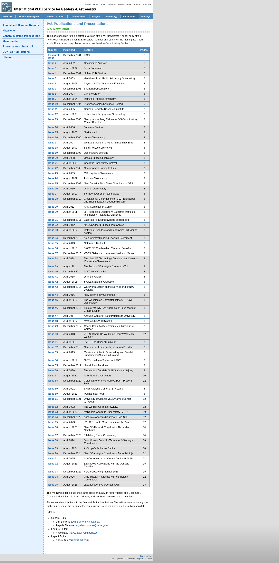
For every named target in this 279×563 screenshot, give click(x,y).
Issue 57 (53, 375)
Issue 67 (53, 435)
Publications (129, 16)
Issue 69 (53, 448)
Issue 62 (53, 406)
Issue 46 (53, 308)
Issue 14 (53, 127)
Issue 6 (52, 83)
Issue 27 (53, 193)
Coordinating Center (116, 43)
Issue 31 (53, 219)
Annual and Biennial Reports (21, 25)
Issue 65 (53, 422)
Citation (7, 57)
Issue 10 (53, 104)
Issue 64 (53, 417)
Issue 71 (53, 458)
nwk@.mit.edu (80, 540)
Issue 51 (53, 342)
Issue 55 (53, 365)
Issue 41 (53, 276)
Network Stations (55, 16)
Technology (111, 16)
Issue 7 (52, 88)
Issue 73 (53, 471)
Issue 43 (53, 286)
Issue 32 (53, 225)
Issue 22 (53, 168)
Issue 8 (52, 93)
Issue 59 (53, 388)
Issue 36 (53, 248)
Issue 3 (52, 68)
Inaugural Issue (53, 56)
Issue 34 (53, 238)
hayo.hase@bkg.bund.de (84, 532)
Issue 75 (53, 484)
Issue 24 (53, 178)
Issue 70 (53, 453)
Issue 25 (53, 183)
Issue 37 (53, 253)
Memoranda (10, 41)
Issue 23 (53, 173)
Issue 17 (53, 142)
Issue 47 (53, 316)
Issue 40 (53, 271)
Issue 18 (53, 147)
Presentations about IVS (18, 46)
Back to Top (146, 556)
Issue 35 (53, 243)
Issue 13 (53, 119)
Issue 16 (53, 137)
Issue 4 (52, 73)
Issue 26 (53, 188)
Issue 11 (53, 109)
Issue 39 (53, 266)
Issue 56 (53, 370)
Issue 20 (53, 158)
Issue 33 (53, 230)
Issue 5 (52, 78)
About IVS (7, 16)
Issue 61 (53, 398)
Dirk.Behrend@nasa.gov (85, 521)
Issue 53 (53, 352)
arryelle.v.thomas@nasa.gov (91, 525)
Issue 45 (53, 300)
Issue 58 (53, 380)
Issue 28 (53, 198)
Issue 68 (53, 440)
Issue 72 (53, 463)
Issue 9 (52, 98)
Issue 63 (53, 412)
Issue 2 (52, 63)
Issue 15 (53, 132)
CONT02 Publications (16, 51)
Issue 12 (53, 114)
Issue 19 (53, 152)
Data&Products (78, 16)
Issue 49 (53, 326)
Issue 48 (53, 321)
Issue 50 (53, 334)
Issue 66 (53, 427)
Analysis (96, 16)
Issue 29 (53, 206)
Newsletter (9, 30)
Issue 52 (53, 347)
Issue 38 (53, 258)
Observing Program (29, 16)
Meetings (145, 16)
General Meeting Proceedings (21, 35)
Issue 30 (53, 211)
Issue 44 (53, 294)
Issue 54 (53, 360)
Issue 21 (53, 163)
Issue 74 (53, 476)
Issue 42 (53, 281)
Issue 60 (53, 393)
